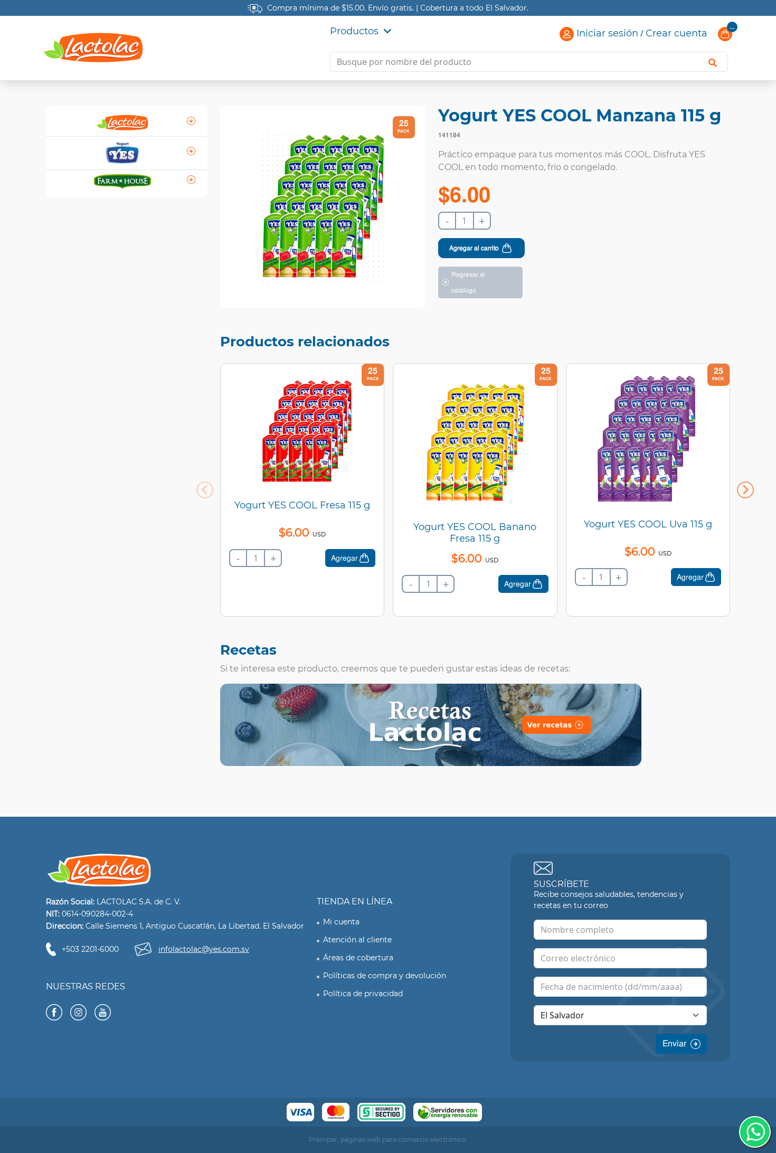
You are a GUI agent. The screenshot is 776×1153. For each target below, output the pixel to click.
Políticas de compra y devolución (384, 975)
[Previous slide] (204, 489)
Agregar (344, 558)
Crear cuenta (676, 33)
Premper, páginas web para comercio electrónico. (388, 1139)
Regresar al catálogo (468, 282)
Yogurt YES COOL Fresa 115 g (302, 505)
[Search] (713, 62)
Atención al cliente (357, 939)
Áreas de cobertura (358, 957)
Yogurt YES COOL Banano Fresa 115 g (474, 532)
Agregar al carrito (474, 248)
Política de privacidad (363, 993)
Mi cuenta (341, 922)
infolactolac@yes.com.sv (203, 949)
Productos (355, 31)
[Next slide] (745, 489)
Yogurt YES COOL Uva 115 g (648, 524)
